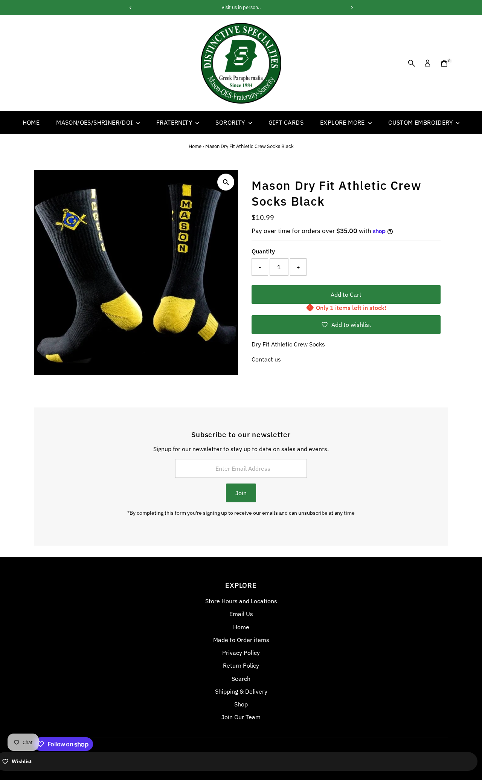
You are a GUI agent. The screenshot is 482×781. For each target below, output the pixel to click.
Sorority (231, 122)
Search (241, 678)
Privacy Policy (241, 652)
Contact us (266, 359)
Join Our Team (241, 717)
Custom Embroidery (421, 122)
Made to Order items (241, 640)
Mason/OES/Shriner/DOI (95, 122)
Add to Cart (346, 294)
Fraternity (175, 122)
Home (31, 122)
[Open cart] (444, 63)
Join (241, 493)
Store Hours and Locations (241, 601)
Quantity (263, 251)
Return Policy (241, 665)
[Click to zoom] (225, 182)
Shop (241, 704)
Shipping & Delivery (241, 691)
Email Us (241, 614)
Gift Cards (286, 122)
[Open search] (411, 63)
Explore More (343, 122)
